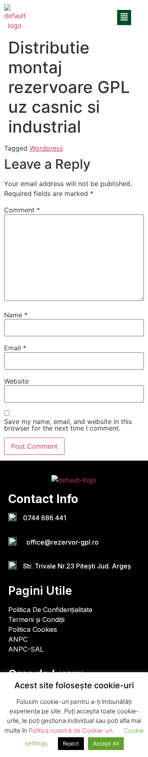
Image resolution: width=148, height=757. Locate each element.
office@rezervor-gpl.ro (61, 542)
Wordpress (46, 148)
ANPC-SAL (26, 649)
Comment (22, 210)
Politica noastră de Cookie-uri (70, 730)
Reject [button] (71, 743)
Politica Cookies (32, 629)
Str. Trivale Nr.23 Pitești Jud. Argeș (77, 566)
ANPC (18, 639)
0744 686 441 (44, 518)
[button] (124, 17)
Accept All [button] (106, 743)
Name (16, 315)
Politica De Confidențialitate (50, 610)
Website (16, 381)
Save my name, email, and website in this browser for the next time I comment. (68, 424)
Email (15, 348)
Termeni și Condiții (36, 619)
